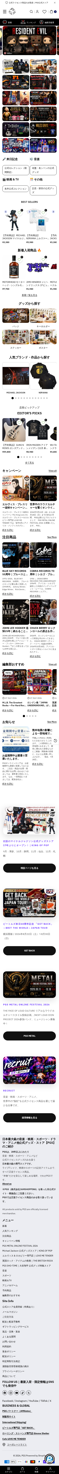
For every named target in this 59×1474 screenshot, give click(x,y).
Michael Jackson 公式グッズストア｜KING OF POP (27, 1250)
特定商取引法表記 (11, 1361)
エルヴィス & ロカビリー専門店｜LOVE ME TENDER (27, 1255)
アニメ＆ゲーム (10, 1285)
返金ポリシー (9, 1351)
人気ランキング (10, 1230)
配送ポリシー (9, 1356)
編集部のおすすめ (11, 1295)
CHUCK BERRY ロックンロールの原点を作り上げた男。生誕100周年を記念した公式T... (42, 629)
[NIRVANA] (43, 375)
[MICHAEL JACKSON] (15, 375)
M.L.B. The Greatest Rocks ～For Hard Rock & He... (14, 704)
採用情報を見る (29, 1117)
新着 (4, 1226)
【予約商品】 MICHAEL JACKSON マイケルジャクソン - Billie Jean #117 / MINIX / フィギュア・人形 (13, 237)
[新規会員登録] (37, 11)
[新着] (4, 22)
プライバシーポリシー (13, 1371)
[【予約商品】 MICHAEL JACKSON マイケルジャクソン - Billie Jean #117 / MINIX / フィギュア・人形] (14, 220)
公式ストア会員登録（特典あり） (18, 1306)
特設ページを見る (29, 868)
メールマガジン (10, 1311)
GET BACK (29, 950)
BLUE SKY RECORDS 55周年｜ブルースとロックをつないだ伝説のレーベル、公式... (15, 572)
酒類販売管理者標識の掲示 (15, 1366)
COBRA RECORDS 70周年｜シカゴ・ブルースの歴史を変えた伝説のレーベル (42, 572)
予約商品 (6, 1290)
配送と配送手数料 (11, 1321)
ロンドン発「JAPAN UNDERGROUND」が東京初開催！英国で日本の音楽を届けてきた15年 (39, 704)
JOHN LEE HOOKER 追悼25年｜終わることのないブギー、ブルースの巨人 (15, 629)
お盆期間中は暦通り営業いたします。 (15, 757)
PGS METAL (29, 1035)
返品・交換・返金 (11, 1331)
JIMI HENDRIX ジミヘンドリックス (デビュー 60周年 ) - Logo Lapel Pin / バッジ (37, 284)
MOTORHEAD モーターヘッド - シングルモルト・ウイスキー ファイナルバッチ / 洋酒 (13, 284)
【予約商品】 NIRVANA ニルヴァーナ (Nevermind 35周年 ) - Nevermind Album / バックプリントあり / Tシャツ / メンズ (37, 237)
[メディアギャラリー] (15, 66)
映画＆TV (7, 1280)
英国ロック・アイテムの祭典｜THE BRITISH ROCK (27, 1260)
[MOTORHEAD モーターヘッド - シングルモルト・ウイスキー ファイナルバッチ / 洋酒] (14, 267)
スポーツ (6, 1275)
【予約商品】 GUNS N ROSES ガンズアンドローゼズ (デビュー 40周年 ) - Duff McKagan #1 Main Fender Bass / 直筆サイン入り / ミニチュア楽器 (13, 447)
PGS (24, 1455)
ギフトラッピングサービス (15, 1326)
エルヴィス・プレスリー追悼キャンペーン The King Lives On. (15, 506)
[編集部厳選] (41, 22)
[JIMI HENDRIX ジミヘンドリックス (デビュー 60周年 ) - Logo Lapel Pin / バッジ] (38, 267)
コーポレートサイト (17, 1444)
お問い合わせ (9, 1341)
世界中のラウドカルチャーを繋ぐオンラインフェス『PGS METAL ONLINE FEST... (42, 506)
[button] (4, 11)
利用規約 (6, 1346)
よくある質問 (9, 1336)
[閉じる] (55, 2)
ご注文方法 (7, 1316)
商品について (9, 1376)
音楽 (4, 1270)
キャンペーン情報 (11, 1240)
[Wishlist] (44, 11)
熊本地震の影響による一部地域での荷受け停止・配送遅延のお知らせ (42, 731)
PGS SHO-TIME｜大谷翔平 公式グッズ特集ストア (26, 1265)
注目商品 (6, 1236)
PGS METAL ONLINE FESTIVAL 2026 (20, 1245)
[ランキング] (23, 22)
